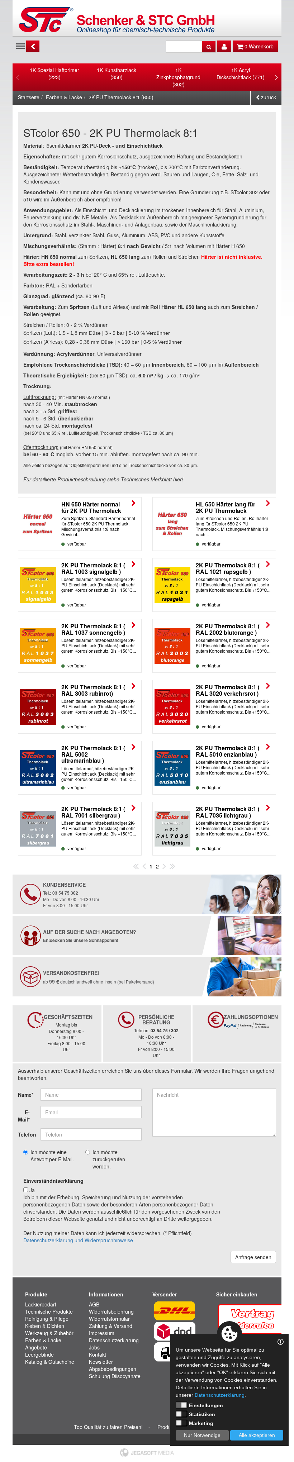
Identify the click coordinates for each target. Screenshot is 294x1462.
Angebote (36, 1347)
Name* (25, 1094)
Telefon (26, 1134)
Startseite (28, 97)
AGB (94, 1304)
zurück (268, 97)
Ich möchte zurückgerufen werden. (109, 1159)
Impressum (101, 1333)
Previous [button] (17, 77)
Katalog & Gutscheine (49, 1361)
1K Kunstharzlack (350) (116, 73)
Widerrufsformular (109, 1318)
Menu (20, 45)
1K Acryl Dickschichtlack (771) (241, 73)
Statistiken (202, 1414)
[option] (54, 73)
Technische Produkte (49, 1311)
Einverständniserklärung (53, 1180)
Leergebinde (39, 1354)
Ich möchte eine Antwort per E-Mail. (52, 1155)
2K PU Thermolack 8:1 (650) (121, 97)
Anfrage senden (253, 1257)
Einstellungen (206, 1405)
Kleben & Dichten (44, 1325)
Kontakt (97, 1354)
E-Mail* (24, 1116)
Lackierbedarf (40, 1304)
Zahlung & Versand (110, 1325)
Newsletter (101, 1361)
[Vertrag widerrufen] (253, 1318)
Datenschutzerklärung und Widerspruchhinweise (78, 1240)
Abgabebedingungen (112, 1368)
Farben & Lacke (64, 97)
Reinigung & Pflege (46, 1318)
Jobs (94, 1347)
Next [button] (277, 77)
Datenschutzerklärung (114, 1340)
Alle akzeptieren (257, 1435)
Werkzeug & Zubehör (49, 1333)
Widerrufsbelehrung (111, 1311)
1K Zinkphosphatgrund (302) (178, 77)
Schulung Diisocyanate (115, 1376)
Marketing (201, 1423)
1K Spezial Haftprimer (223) (54, 73)
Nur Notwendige (202, 1435)
